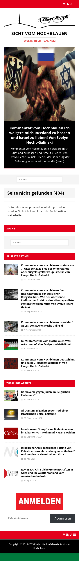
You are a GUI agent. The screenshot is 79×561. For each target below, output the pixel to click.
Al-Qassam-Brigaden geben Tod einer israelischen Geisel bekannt (44, 409)
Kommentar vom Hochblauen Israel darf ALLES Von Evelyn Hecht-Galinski (46, 321)
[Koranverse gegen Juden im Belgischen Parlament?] (11, 397)
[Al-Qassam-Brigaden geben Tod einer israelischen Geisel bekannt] (11, 415)
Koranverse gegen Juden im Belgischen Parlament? (45, 391)
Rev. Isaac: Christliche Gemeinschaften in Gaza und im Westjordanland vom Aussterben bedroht (47, 470)
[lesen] (60, 161)
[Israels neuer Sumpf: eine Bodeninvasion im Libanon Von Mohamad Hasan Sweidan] (11, 434)
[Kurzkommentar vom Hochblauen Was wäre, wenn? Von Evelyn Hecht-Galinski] (11, 345)
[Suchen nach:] (39, 177)
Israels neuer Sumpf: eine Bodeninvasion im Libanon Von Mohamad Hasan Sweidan (48, 428)
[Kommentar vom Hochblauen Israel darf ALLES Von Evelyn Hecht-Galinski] (11, 327)
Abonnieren (63, 516)
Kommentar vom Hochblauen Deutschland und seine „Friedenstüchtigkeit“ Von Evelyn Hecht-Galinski (48, 360)
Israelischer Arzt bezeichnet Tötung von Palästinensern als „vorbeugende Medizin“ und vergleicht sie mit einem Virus (48, 449)
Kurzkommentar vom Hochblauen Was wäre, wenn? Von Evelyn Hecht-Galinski (46, 340)
